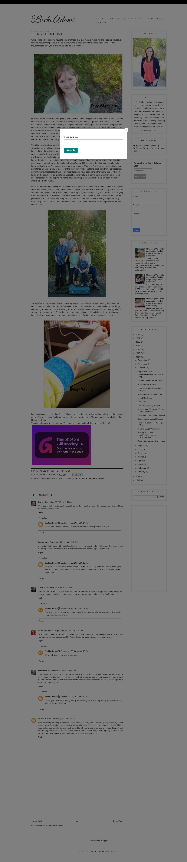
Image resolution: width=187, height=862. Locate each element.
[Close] (126, 130)
